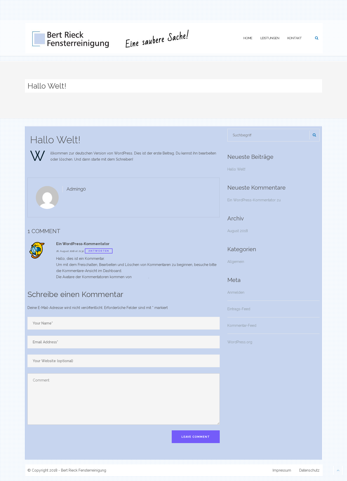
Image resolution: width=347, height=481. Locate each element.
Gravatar (140, 277)
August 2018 (237, 231)
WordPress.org (239, 342)
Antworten (98, 250)
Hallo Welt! (55, 140)
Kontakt (294, 38)
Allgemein (235, 262)
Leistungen (269, 38)
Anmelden (235, 292)
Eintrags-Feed (238, 309)
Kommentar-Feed (241, 325)
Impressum (282, 470)
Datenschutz (309, 470)
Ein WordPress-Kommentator (251, 200)
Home (247, 38)
